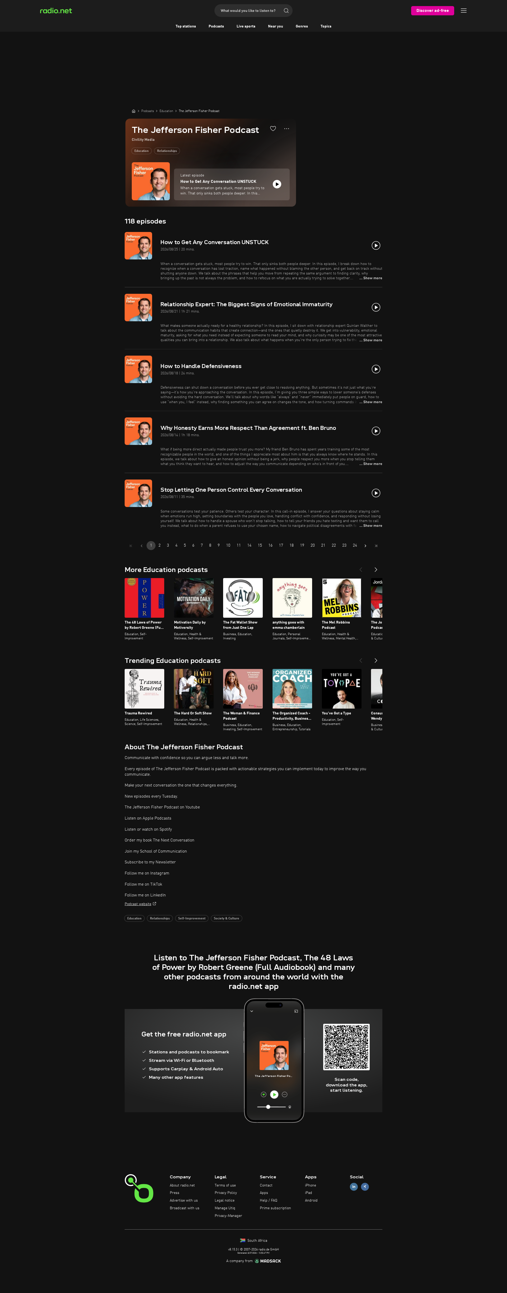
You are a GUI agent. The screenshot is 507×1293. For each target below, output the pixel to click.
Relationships (167, 151)
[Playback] (277, 184)
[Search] (286, 10)
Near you (275, 26)
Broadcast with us (184, 1208)
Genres (302, 26)
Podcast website (138, 904)
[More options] (287, 128)
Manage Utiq (225, 1208)
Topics (326, 26)
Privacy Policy (226, 1193)
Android (311, 1200)
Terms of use (225, 1185)
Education (141, 151)
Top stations (186, 26)
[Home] (134, 111)
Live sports (246, 26)
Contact (266, 1185)
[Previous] (360, 567)
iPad (308, 1193)
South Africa (256, 1241)
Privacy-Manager (228, 1216)
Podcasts (216, 26)
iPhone (310, 1185)
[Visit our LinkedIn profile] (354, 1186)
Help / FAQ (268, 1200)
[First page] (131, 546)
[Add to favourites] (273, 128)
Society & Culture (226, 918)
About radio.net (182, 1185)
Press (174, 1193)
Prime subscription (275, 1208)
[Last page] (376, 546)
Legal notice (224, 1200)
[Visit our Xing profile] (365, 1186)
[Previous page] (141, 546)
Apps (264, 1193)
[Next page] (365, 546)
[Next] (376, 567)
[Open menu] (464, 10)
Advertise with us (184, 1200)
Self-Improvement (191, 918)
